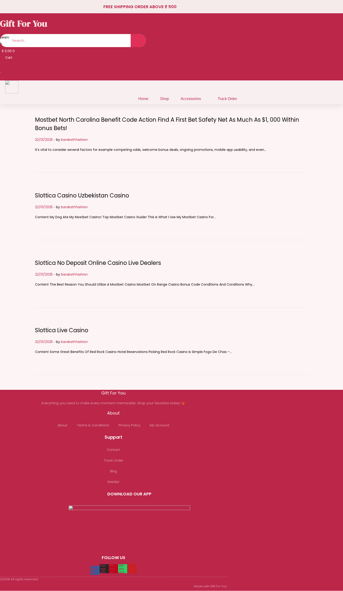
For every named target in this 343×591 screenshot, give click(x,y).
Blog (113, 471)
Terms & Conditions (93, 425)
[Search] (138, 40)
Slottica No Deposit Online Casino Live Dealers (98, 263)
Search (4, 40)
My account (159, 425)
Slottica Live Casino (61, 330)
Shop (164, 99)
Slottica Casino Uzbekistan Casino (82, 195)
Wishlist (113, 482)
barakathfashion (74, 139)
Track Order (227, 99)
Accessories (191, 99)
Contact (113, 449)
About (62, 425)
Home (143, 99)
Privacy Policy (129, 425)
